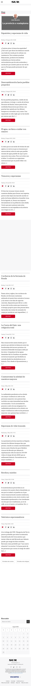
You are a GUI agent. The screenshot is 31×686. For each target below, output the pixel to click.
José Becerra (15, 20)
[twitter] (14, 667)
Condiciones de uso (20, 681)
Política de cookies (24, 682)
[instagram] (17, 667)
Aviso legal (13, 681)
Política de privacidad (5, 682)
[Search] (28, 621)
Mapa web (18, 682)
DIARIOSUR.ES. (15, 660)
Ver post (8, 73)
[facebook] (11, 667)
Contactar (7, 681)
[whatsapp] (20, 667)
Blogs (3, 12)
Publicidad (12, 682)
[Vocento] (15, 677)
